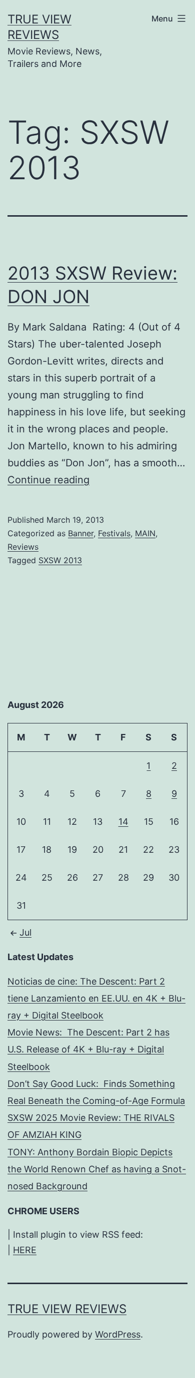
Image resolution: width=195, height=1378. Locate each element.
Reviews (23, 547)
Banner (81, 533)
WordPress (117, 1334)
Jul (26, 932)
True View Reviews (67, 1309)
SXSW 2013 (60, 560)
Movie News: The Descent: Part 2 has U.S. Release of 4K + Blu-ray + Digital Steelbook (89, 1049)
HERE (24, 1250)
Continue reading (49, 480)
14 (123, 821)
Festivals (114, 533)
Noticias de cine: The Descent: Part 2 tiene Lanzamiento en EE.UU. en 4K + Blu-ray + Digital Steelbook (97, 998)
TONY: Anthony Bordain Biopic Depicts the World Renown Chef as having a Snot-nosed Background (97, 1169)
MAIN (145, 533)
